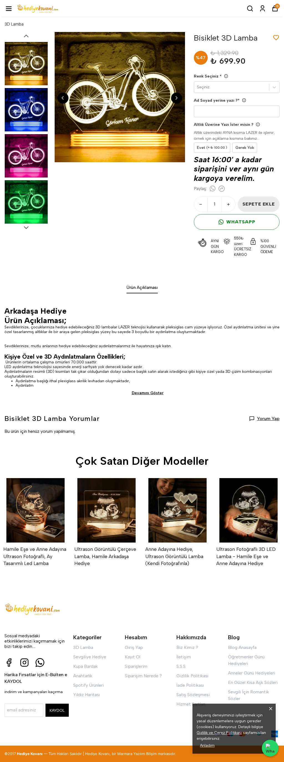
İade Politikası (190, 685)
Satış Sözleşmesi (193, 694)
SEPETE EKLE (258, 204)
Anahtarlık (82, 675)
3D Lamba (14, 24)
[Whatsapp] (40, 662)
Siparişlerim (136, 666)
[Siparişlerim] (262, 8)
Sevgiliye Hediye (89, 656)
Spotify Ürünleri (88, 685)
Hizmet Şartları (190, 704)
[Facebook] (8, 662)
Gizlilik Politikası (192, 675)
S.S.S (181, 666)
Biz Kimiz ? (187, 647)
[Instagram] (24, 662)
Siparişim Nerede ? (143, 675)
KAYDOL (57, 710)
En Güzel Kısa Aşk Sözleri (253, 682)
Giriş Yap (134, 647)
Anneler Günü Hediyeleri (251, 673)
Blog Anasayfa (242, 647)
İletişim (183, 656)
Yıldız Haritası (86, 694)
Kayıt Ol (132, 656)
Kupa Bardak (85, 666)
